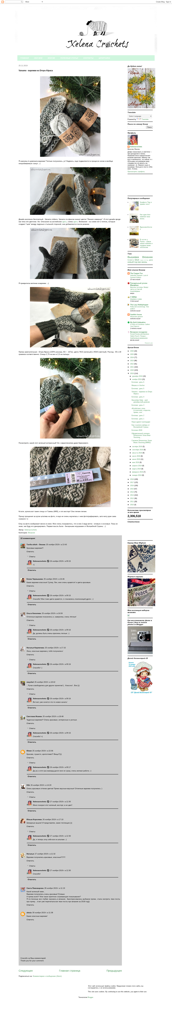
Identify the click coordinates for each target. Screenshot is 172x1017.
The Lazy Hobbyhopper (139, 305)
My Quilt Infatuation (138, 322)
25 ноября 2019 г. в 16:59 (52, 613)
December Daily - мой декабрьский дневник (141, 401)
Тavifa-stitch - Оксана (36, 544)
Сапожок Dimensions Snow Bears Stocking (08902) (142, 441)
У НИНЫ (133, 297)
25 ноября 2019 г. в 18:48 (53, 716)
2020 (132, 370)
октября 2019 (137, 446)
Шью (137, 260)
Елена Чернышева (35, 579)
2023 (132, 361)
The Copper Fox (136, 273)
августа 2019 (137, 453)
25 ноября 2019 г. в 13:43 (56, 544)
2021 (132, 367)
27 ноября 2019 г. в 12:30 (60, 802)
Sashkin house (136, 314)
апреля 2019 (137, 466)
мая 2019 (136, 462)
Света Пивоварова (35, 888)
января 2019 (137, 475)
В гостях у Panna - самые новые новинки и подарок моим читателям (146, 243)
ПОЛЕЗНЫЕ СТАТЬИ (69, 58)
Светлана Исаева (34, 716)
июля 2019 (136, 456)
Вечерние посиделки (138, 332)
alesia (29, 913)
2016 (132, 485)
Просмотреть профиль (136, 172)
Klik (28, 785)
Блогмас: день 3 (138, 405)
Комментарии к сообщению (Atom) (47, 976)
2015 (132, 489)
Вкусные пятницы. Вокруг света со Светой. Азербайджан (139, 289)
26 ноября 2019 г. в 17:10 (53, 819)
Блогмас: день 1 (138, 419)
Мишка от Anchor (138, 385)
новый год (132, 262)
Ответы (32, 557)
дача (151, 260)
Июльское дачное (136, 316)
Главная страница (69, 970)
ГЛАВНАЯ (24, 58)
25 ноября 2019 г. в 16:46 (54, 579)
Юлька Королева (34, 819)
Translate (145, 119)
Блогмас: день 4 (138, 397)
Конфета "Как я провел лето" (146, 203)
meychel (30, 682)
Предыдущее (114, 970)
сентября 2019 (138, 450)
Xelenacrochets (39, 561)
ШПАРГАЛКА (104, 58)
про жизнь (142, 262)
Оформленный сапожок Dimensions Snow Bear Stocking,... (141, 435)
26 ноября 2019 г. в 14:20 (41, 785)
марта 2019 (136, 469)
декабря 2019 (137, 376)
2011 (132, 501)
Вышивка (133, 257)
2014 (132, 492)
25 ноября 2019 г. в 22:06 (42, 751)
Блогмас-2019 (137, 430)
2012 (132, 498)
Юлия (29, 751)
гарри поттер (144, 260)
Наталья (30, 854)
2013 (132, 495)
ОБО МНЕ (38, 58)
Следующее (26, 970)
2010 (132, 505)
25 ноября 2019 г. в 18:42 (45, 682)
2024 (132, 357)
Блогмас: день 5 (138, 388)
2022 (132, 364)
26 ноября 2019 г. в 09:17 (60, 767)
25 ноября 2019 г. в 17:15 (55, 648)
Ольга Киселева (34, 613)
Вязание (31, 533)
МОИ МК (51, 58)
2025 (132, 354)
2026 (132, 351)
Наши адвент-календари (141, 422)
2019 (132, 373)
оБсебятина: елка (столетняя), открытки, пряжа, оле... (141, 410)
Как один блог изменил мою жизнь (145, 216)
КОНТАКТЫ (88, 58)
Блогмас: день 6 (138, 382)
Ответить (30, 552)
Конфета (131, 260)
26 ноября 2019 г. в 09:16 (60, 630)
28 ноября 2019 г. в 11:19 (54, 888)
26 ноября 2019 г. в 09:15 (60, 561)
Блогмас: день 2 (138, 415)
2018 (132, 479)
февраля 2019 (138, 472)
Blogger (90, 997)
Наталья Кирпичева (35, 648)
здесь (64, 222)
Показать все (149, 343)
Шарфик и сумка (136, 299)
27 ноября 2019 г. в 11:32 (45, 854)
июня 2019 (136, 459)
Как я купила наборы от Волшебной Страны (141, 426)
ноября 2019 (137, 379)
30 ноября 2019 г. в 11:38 (42, 913)
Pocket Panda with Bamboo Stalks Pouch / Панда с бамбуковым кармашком (139, 336)
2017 (132, 482)
